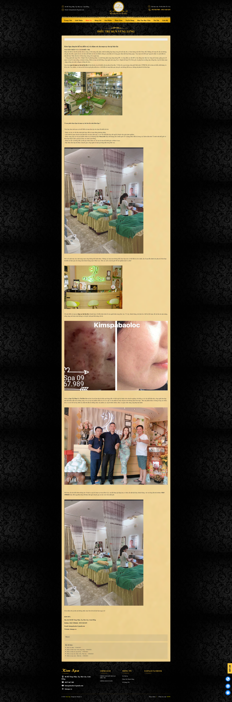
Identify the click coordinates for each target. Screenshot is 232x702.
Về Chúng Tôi (126, 682)
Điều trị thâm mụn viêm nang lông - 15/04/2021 (79, 649)
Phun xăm (118, 20)
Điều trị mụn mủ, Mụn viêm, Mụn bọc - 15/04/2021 (80, 653)
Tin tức (156, 20)
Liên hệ (165, 20)
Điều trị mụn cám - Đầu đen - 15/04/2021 (77, 656)
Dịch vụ (89, 20)
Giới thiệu (79, 20)
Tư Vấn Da (125, 676)
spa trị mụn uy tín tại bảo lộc (79, 65)
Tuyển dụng (130, 20)
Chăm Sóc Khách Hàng (128, 679)
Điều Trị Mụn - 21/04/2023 (74, 647)
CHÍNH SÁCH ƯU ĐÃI (106, 681)
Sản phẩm (108, 20)
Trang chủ (68, 20)
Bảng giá (98, 20)
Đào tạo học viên (143, 20)
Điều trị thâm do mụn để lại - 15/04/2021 (77, 651)
